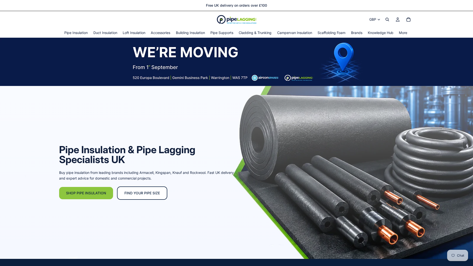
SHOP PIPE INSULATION (86, 193)
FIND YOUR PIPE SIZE (142, 193)
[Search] (387, 19)
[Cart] (408, 19)
